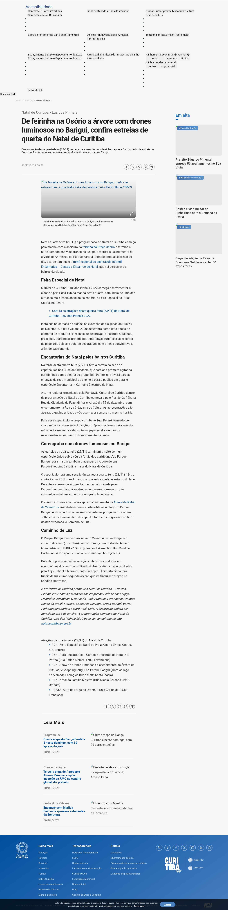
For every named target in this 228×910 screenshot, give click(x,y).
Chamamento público (122, 857)
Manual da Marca (47, 894)
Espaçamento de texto (41, 54)
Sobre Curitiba (46, 878)
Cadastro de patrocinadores (125, 873)
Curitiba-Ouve (79, 873)
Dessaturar (55, 15)
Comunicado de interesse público (129, 863)
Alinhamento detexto (155, 56)
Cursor (150, 11)
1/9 (133, 220)
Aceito (167, 904)
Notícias (29, 100)
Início (18, 100)
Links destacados (97, 11)
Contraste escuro (38, 15)
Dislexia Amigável (97, 34)
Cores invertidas (52, 11)
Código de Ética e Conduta (86, 894)
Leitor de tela (35, 90)
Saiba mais (139, 906)
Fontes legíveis (96, 38)
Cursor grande (163, 11)
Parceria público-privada (124, 868)
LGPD (75, 857)
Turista (42, 873)
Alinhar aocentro (152, 64)
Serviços (43, 852)
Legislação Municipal (83, 878)
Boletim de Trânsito (48, 889)
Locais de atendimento (50, 884)
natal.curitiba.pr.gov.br (56, 623)
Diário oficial (79, 884)
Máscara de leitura (183, 11)
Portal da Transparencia (85, 852)
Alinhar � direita (184, 56)
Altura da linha (95, 54)
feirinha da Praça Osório (99, 247)
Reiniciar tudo (8, 94)
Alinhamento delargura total (167, 64)
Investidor (43, 868)
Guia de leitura (154, 15)
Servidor (42, 863)
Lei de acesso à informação (86, 868)
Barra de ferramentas (40, 34)
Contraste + (35, 11)
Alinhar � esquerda (171, 56)
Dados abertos (80, 863)
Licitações (116, 852)
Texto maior (153, 34)
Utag (74, 889)
